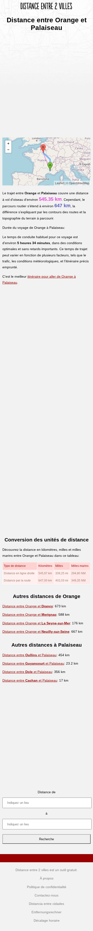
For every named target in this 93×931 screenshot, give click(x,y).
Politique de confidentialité (46, 887)
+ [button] (8, 143)
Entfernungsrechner (46, 912)
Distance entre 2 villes (32, 870)
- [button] (8, 150)
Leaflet (59, 183)
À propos (46, 878)
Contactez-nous (46, 895)
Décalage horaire (47, 920)
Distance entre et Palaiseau (29, 655)
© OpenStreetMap (77, 183)
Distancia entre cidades (46, 904)
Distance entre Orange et (27, 606)
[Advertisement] (46, 83)
